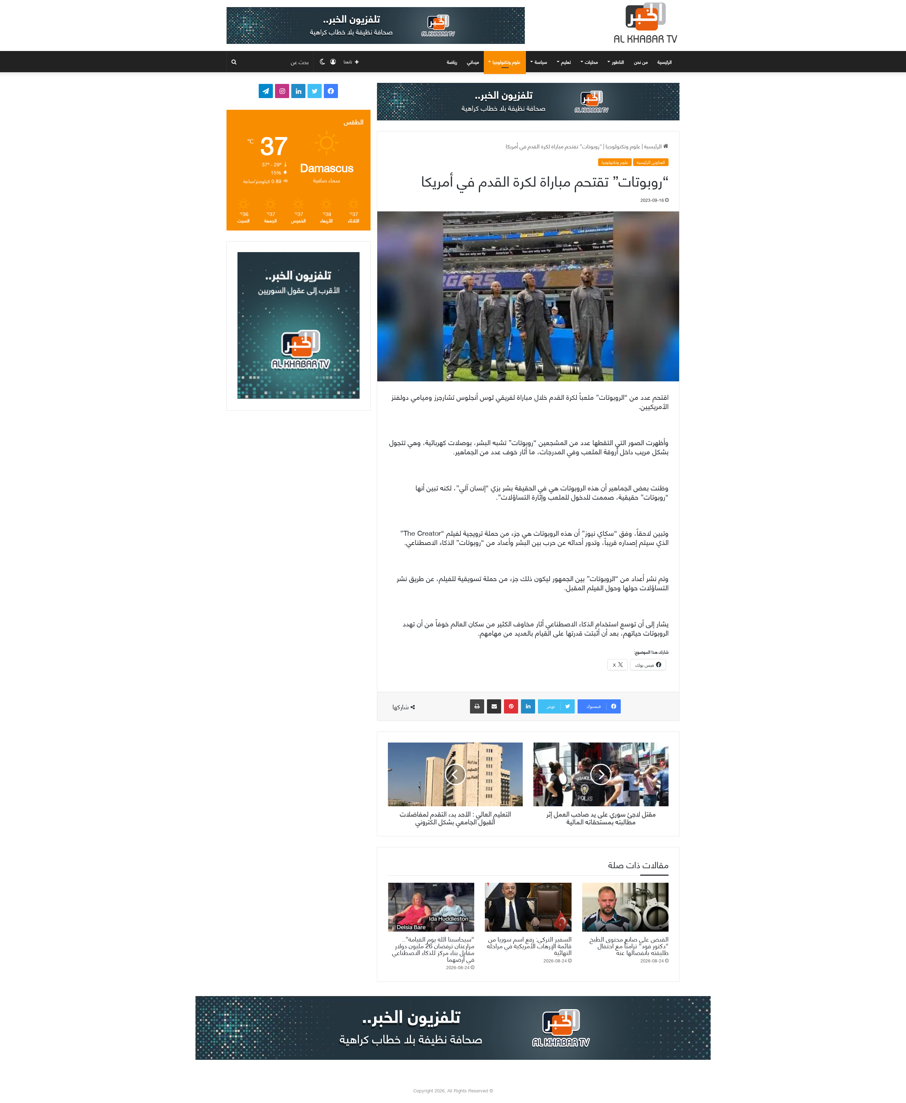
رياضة (452, 61)
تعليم (566, 61)
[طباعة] (477, 706)
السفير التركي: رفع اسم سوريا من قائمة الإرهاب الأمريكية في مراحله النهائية (529, 945)
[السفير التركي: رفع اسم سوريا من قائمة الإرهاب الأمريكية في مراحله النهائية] (528, 907)
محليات (591, 61)
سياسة (541, 61)
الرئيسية (665, 61)
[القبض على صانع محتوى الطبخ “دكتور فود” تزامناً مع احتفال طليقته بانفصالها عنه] (625, 907)
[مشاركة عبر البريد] (494, 706)
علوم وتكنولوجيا (507, 61)
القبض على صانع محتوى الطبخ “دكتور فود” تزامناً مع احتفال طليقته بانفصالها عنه (629, 945)
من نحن (641, 61)
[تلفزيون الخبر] (644, 22)
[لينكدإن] (528, 706)
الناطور (618, 61)
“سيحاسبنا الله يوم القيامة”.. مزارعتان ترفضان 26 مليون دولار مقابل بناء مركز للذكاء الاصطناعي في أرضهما (433, 949)
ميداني (473, 61)
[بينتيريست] (511, 706)
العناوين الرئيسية (651, 162)
